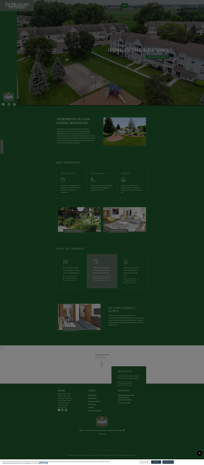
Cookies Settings (144, 462)
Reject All (156, 462)
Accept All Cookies (168, 462)
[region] (102, 462)
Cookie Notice (43, 463)
